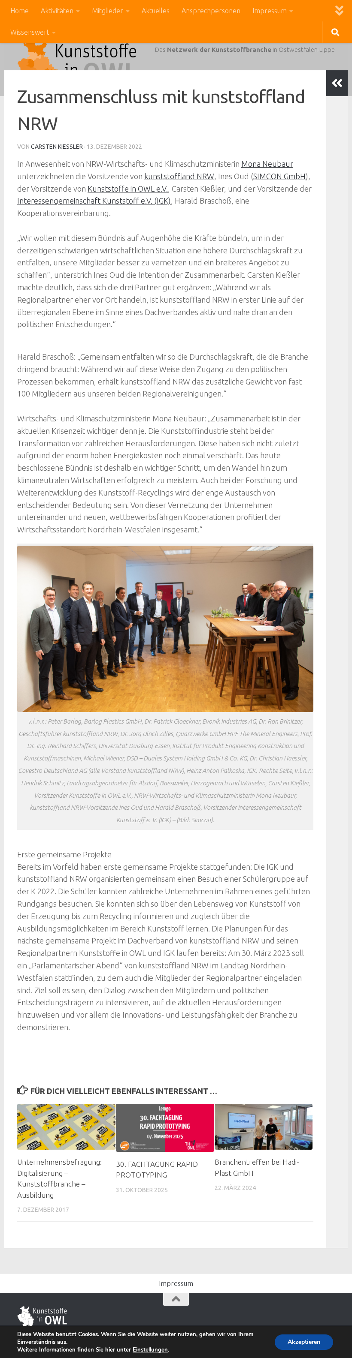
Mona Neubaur (267, 163)
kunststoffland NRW (179, 176)
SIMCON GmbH (279, 176)
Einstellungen (150, 1350)
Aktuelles (156, 11)
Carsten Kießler (57, 146)
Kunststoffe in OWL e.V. (128, 188)
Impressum (269, 11)
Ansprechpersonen (211, 11)
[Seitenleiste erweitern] (337, 83)
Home (19, 11)
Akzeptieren (304, 1342)
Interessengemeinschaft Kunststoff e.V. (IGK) (94, 200)
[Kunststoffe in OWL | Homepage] (77, 64)
